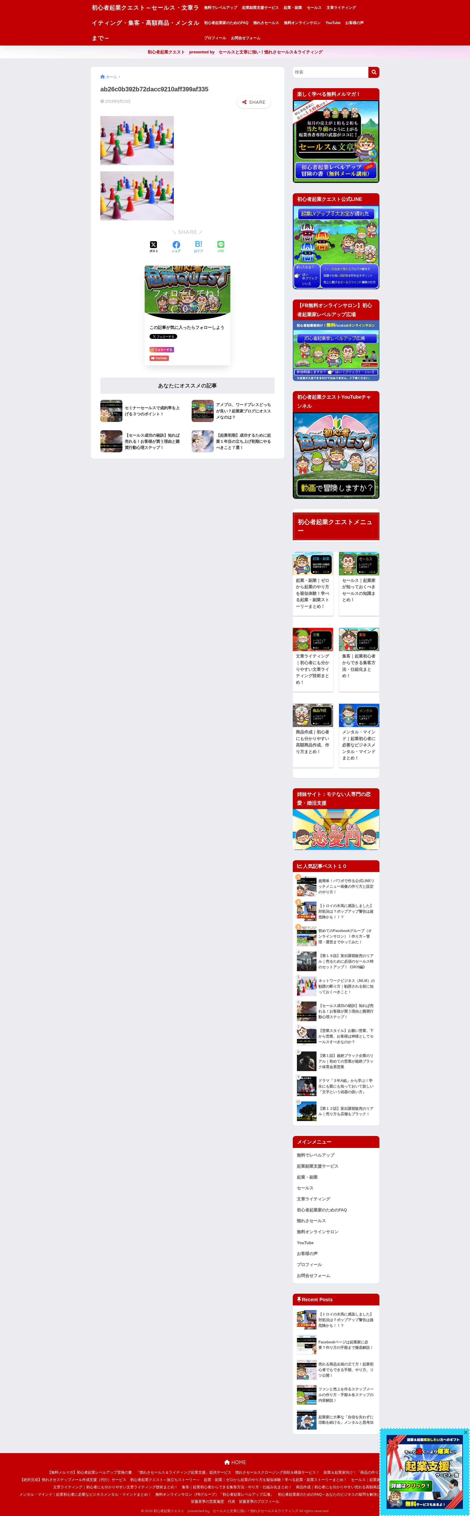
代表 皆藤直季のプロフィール (253, 1502)
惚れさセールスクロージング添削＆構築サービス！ (277, 1472)
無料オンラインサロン (302, 23)
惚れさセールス (266, 23)
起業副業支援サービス (260, 7)
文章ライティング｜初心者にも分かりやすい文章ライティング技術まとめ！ (115, 1487)
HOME (238, 1462)
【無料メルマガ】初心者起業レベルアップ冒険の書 (89, 1472)
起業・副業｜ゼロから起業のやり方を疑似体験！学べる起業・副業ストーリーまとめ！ (275, 1480)
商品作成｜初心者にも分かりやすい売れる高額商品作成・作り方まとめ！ (356, 1487)
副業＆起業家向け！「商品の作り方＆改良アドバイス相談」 (373, 1472)
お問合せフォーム (245, 38)
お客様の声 (354, 23)
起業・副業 (293, 7)
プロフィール (215, 38)
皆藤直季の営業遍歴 (207, 1502)
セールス (314, 7)
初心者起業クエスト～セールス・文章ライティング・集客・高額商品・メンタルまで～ (146, 22)
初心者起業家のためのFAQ (226, 23)
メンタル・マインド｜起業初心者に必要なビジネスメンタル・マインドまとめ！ (85, 1494)
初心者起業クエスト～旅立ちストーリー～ (165, 1480)
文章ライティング (341, 7)
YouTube (333, 23)
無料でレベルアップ (220, 7)
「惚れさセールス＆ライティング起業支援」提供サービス (183, 1472)
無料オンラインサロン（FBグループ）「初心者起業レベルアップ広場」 (214, 1494)
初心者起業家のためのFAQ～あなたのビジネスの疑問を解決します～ (335, 1494)
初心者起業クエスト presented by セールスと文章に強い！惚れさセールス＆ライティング (235, 52)
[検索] (373, 72)
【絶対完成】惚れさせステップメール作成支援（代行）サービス (73, 1480)
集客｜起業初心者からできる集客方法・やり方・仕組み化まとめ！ (237, 1487)
